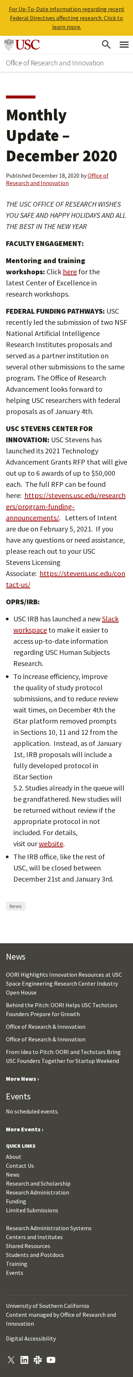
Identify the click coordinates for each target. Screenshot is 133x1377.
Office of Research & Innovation (45, 1026)
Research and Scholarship (38, 1183)
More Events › (25, 1129)
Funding (16, 1201)
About (13, 1156)
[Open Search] (106, 45)
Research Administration (37, 1192)
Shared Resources (28, 1246)
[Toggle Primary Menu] (124, 45)
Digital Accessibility (31, 1338)
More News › (22, 1078)
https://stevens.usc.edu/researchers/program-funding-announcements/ (66, 506)
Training (16, 1263)
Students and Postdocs (35, 1254)
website (51, 843)
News (16, 906)
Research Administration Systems (49, 1228)
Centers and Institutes (34, 1237)
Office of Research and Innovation (55, 62)
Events (14, 1272)
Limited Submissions (32, 1210)
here (70, 271)
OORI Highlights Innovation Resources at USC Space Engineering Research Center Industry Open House (64, 983)
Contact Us (20, 1165)
